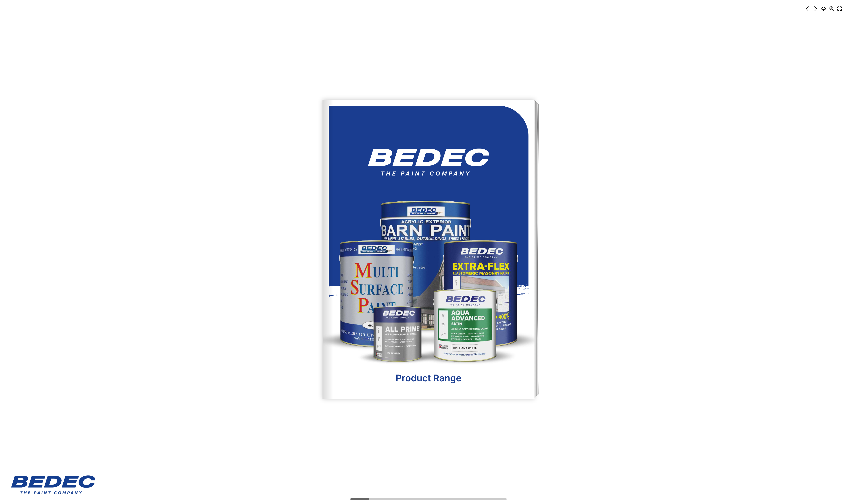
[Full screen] (839, 8)
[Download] (823, 8)
